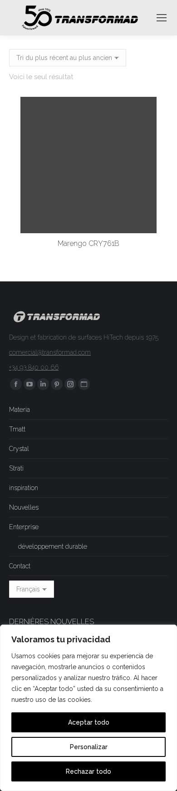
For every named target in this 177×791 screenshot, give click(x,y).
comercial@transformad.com (50, 352)
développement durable (52, 546)
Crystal (19, 448)
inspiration (23, 487)
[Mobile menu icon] (161, 17)
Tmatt (17, 429)
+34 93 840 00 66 (34, 367)
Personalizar (89, 747)
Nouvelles (24, 507)
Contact (19, 566)
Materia (19, 409)
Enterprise (24, 527)
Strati (16, 468)
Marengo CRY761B (88, 243)
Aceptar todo (88, 722)
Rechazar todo (88, 771)
